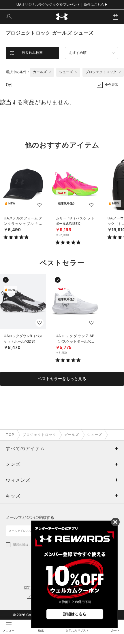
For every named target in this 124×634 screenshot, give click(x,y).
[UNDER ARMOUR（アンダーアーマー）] (62, 17)
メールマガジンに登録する (30, 517)
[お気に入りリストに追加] (39, 205)
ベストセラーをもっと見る (62, 378)
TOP (10, 434)
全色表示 (111, 85)
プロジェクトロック (39, 434)
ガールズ (71, 434)
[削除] (50, 72)
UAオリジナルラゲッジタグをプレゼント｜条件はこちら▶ (62, 4)
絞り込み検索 (32, 53)
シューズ (94, 434)
